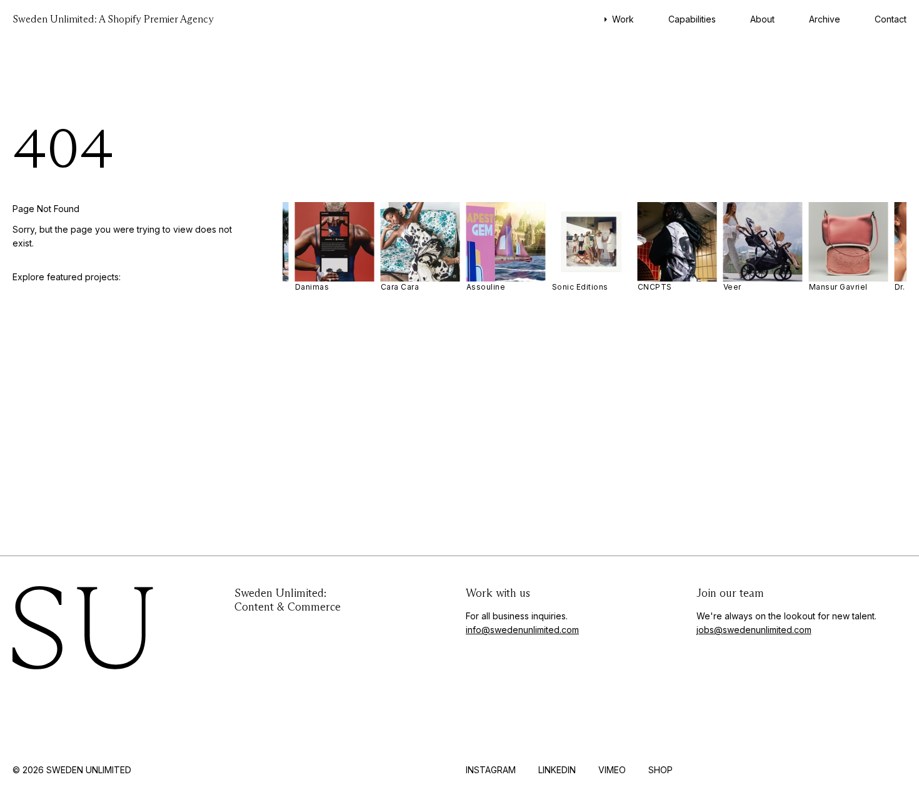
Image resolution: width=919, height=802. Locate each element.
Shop (660, 769)
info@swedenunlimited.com (522, 629)
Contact (890, 19)
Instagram (491, 769)
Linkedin (557, 769)
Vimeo (612, 769)
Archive (824, 19)
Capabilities (692, 19)
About (762, 19)
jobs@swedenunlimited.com (753, 629)
